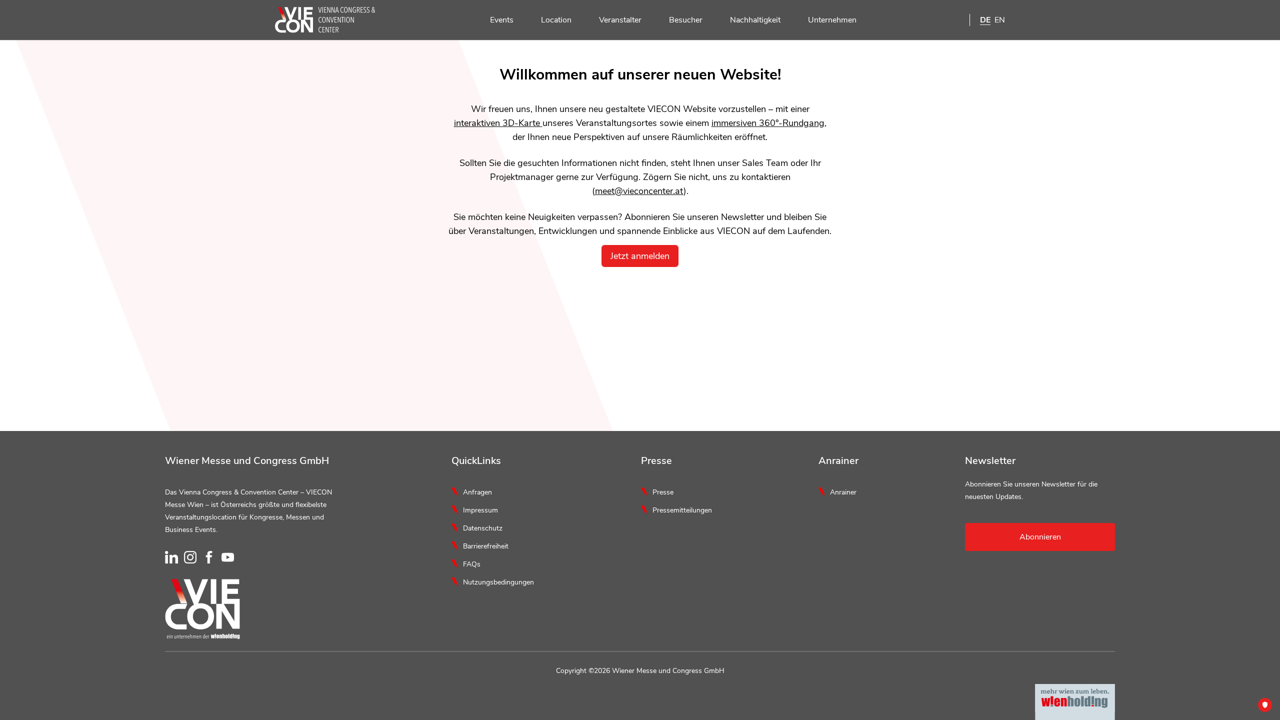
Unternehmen (832, 20)
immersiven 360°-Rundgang (768, 123)
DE (985, 20)
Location (556, 20)
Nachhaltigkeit (755, 20)
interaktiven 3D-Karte (498, 123)
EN (999, 20)
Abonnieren (1040, 537)
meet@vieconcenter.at (639, 191)
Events (502, 20)
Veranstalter (620, 20)
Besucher (685, 20)
